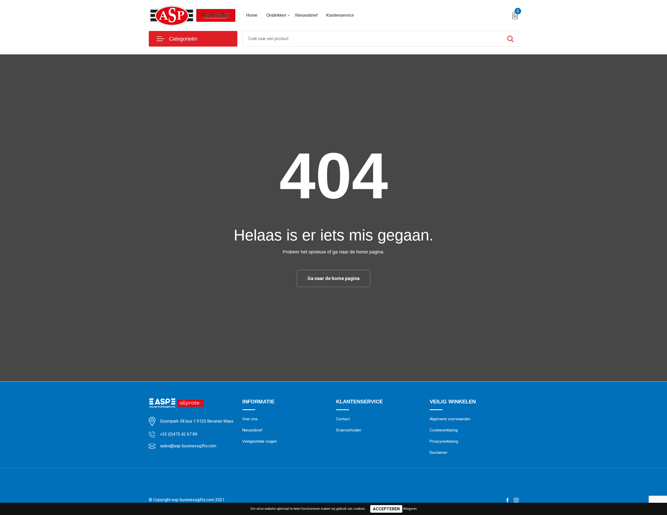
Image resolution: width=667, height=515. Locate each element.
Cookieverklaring (444, 430)
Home (251, 15)
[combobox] (373, 38)
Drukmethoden (348, 430)
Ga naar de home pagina (333, 278)
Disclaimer (438, 452)
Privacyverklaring (444, 441)
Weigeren (410, 509)
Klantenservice (340, 15)
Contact (343, 419)
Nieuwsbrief (306, 15)
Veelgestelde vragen (259, 441)
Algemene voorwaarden (450, 419)
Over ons (250, 419)
